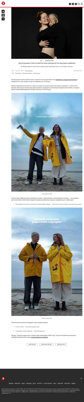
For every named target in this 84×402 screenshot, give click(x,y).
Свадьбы (29, 383)
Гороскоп (67, 383)
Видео (73, 383)
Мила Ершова (18, 73)
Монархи (17, 383)
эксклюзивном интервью (39, 337)
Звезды (11, 383)
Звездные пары (36, 73)
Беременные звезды (27, 73)
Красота (39, 383)
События (60, 383)
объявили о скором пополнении (66, 80)
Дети (34, 383)
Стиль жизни (47, 383)
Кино (54, 383)
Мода (23, 383)
